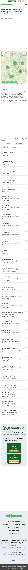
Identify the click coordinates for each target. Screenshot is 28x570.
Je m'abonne (14, 450)
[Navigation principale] (26, 5)
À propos (12, 1)
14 (15, 63)
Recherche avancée (10, 82)
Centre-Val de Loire (17, 16)
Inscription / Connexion (19, 524)
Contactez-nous (14, 536)
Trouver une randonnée (14, 521)
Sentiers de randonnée (8, 16)
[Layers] (24, 53)
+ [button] (2, 53)
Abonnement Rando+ (14, 527)
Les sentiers (7, 143)
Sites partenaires (14, 533)
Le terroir (19, 143)
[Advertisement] (14, 36)
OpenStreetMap (20, 83)
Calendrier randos (14, 530)
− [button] (2, 55)
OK (21, 568)
